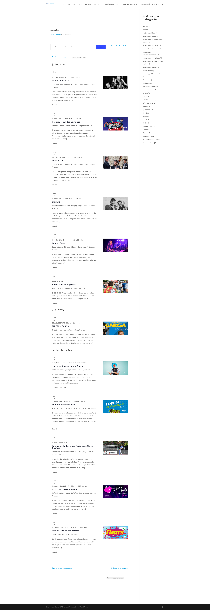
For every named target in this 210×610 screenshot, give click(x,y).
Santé (145, 113)
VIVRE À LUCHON (128, 4)
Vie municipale (148, 143)
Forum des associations (63, 404)
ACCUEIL (66, 4)
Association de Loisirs (151, 45)
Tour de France (148, 126)
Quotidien (146, 110)
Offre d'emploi (148, 103)
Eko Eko (56, 202)
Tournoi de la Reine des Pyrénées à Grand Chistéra (72, 447)
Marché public (148, 100)
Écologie (146, 83)
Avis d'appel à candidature (152, 74)
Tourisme (146, 129)
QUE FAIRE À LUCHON (149, 4)
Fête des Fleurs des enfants (65, 531)
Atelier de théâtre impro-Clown (67, 366)
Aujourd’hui (63, 57)
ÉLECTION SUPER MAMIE (65, 489)
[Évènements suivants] (55, 56)
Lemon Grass (58, 243)
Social (145, 123)
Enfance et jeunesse (150, 86)
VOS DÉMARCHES (109, 4)
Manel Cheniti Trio (61, 80)
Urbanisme (147, 136)
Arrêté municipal (149, 33)
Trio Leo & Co (58, 160)
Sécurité (146, 116)
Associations (147, 70)
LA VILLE (76, 4)
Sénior (145, 120)
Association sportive (150, 67)
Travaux (145, 133)
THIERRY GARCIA (60, 326)
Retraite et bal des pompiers (66, 122)
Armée (145, 26)
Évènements (56, 35)
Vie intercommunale (150, 139)
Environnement (148, 90)
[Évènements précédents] (52, 56)
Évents (145, 93)
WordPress (84, 607)
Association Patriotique (151, 58)
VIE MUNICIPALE (91, 4)
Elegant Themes (61, 607)
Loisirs (145, 96)
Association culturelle (150, 36)
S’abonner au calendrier (115, 578)
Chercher (100, 47)
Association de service (151, 49)
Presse (145, 106)
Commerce (147, 80)
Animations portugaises (64, 284)
